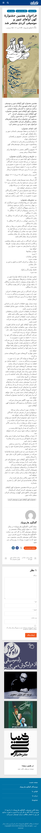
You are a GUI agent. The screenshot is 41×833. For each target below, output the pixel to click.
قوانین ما (35, 791)
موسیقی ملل (11, 11)
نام (35, 601)
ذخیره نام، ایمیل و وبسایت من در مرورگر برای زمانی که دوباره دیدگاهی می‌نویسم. (22, 628)
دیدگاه (35, 575)
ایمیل (35, 609)
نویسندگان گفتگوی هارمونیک (29, 787)
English (35, 800)
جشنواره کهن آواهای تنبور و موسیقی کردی (22, 499)
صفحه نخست (33, 782)
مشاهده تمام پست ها (30, 548)
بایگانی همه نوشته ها (21, 11)
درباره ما (35, 796)
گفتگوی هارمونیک (28, 28)
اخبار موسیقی (32, 11)
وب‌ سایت (34, 617)
